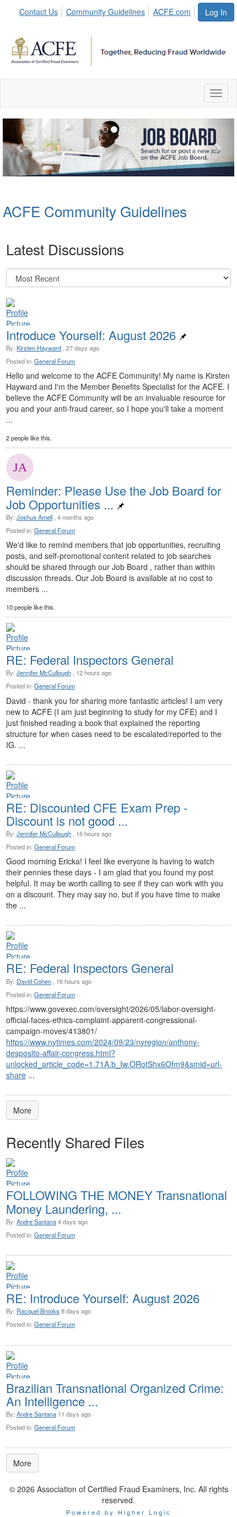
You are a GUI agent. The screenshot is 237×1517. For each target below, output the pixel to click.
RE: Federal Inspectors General (90, 659)
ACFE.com (172, 11)
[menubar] (108, 10)
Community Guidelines (105, 11)
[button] (20, 147)
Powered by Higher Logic (118, 1512)
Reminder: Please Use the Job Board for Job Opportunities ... (113, 497)
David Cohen (34, 981)
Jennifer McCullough (44, 672)
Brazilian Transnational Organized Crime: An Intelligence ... (115, 1394)
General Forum (54, 361)
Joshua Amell (34, 517)
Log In (216, 12)
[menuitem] (41, 10)
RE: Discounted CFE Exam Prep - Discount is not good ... (96, 814)
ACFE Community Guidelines (95, 211)
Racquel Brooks (38, 1310)
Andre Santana (36, 1221)
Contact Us (38, 11)
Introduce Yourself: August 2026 (91, 334)
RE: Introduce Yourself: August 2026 (103, 1297)
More (22, 1110)
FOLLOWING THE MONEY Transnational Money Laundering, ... (116, 1201)
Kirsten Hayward (39, 347)
